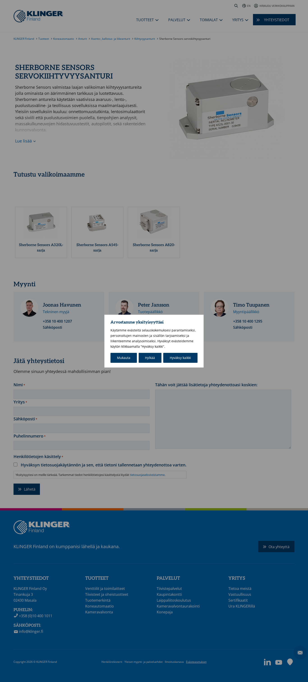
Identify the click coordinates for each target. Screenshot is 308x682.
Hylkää (150, 358)
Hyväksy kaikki (180, 358)
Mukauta (123, 358)
